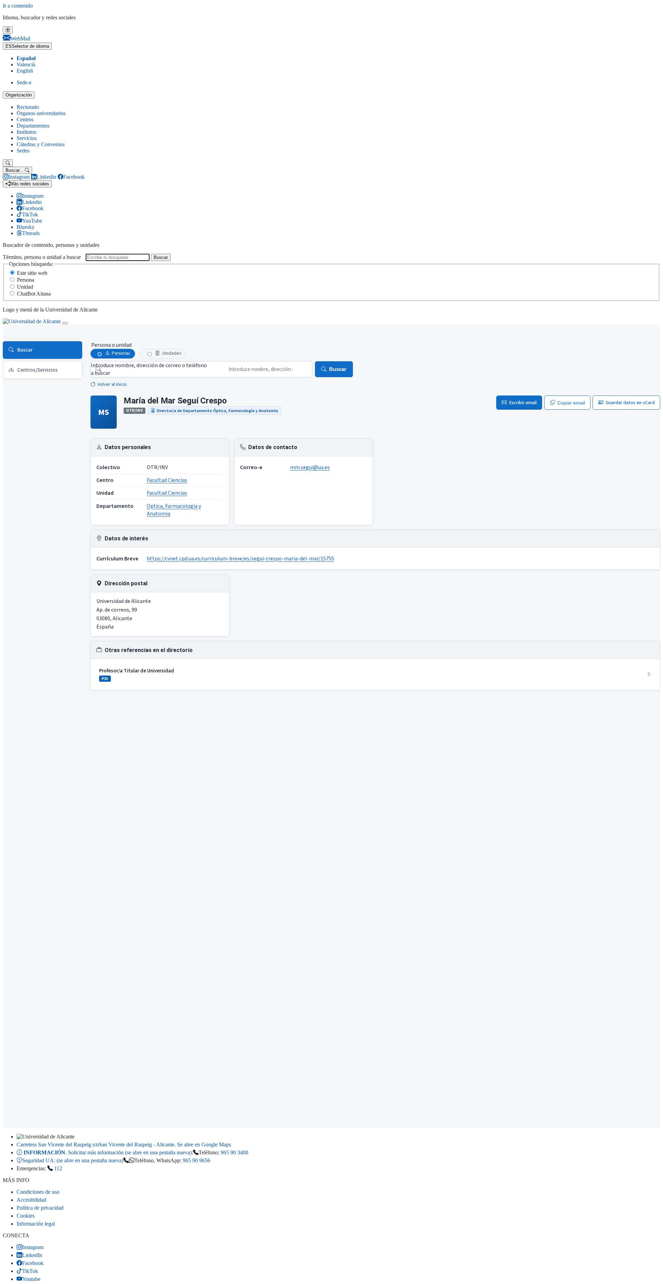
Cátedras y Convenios (41, 144)
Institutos (26, 132)
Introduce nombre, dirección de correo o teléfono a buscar (149, 369)
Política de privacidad (40, 1208)
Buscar (161, 257)
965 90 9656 (196, 1160)
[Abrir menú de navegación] (65, 323)
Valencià (26, 64)
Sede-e (24, 82)
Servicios (27, 138)
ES (27, 46)
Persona (25, 280)
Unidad (25, 287)
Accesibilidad (31, 1200)
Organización (19, 94)
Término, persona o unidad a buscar (42, 257)
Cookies (26, 1216)
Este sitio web (32, 273)
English (25, 71)
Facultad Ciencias (167, 480)
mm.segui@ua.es (310, 467)
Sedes (23, 150)
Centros (25, 119)
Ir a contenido (18, 6)
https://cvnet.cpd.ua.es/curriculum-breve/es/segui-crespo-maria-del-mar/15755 (240, 558)
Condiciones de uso (38, 1192)
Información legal (36, 1224)
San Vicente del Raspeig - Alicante (124, 1144)
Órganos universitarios (41, 113)
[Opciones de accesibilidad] (8, 30)
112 (58, 1168)
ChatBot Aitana (34, 294)
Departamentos (33, 126)
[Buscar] (8, 163)
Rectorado (28, 107)
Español (26, 58)
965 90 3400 (234, 1152)
